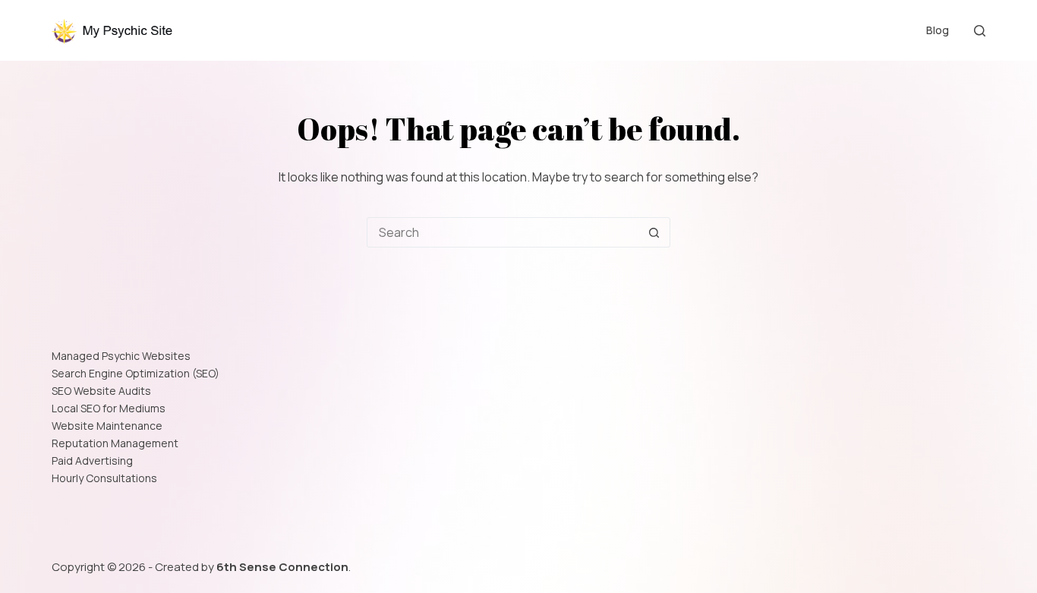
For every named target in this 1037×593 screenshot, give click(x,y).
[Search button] (654, 232)
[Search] (979, 30)
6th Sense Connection (282, 567)
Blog (937, 30)
